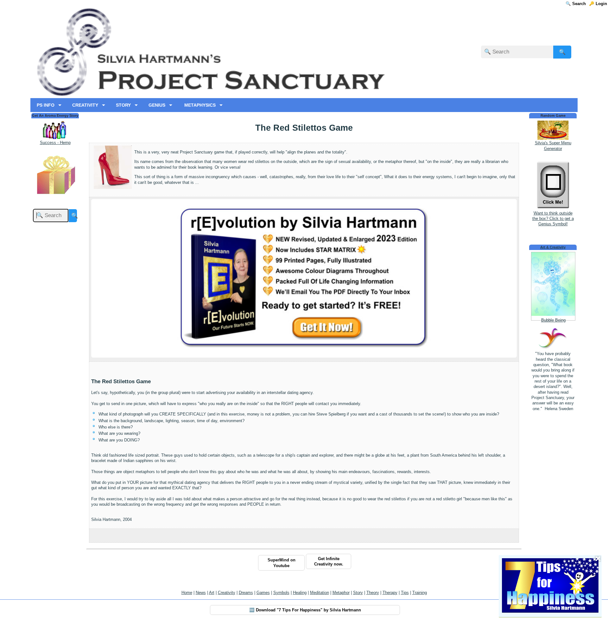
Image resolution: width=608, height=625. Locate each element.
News (201, 592)
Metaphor (341, 592)
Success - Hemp (55, 142)
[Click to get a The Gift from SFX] (55, 195)
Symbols (281, 592)
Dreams (246, 592)
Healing (300, 592)
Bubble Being (553, 320)
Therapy (390, 592)
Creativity (226, 592)
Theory (372, 592)
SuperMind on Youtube (281, 563)
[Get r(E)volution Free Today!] (304, 349)
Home (186, 592)
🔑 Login (598, 3)
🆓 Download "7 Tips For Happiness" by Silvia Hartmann (305, 610)
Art (211, 592)
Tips (405, 592)
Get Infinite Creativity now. (328, 561)
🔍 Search (576, 3)
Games (263, 592)
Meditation (319, 592)
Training (419, 592)
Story (358, 592)
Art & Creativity (553, 247)
